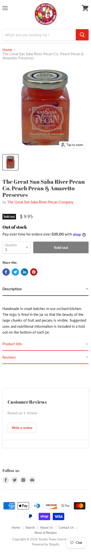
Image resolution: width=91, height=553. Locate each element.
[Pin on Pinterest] (33, 272)
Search (30, 527)
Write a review (22, 428)
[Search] (82, 34)
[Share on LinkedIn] (24, 272)
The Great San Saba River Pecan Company (40, 202)
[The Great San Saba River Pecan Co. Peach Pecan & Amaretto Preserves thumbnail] (10, 162)
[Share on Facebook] (6, 272)
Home (7, 50)
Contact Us (66, 527)
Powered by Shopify (45, 544)
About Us (46, 527)
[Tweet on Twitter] (15, 272)
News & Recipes (45, 533)
